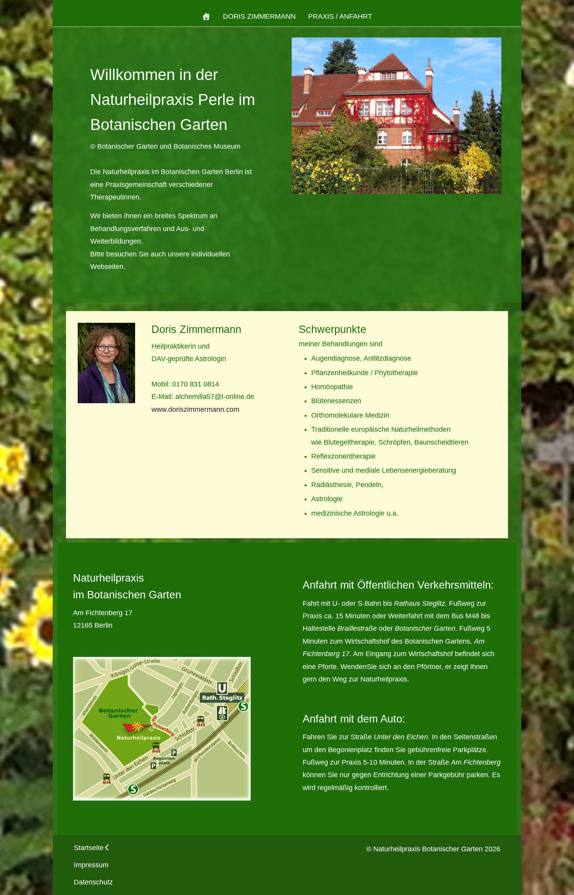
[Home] (206, 16)
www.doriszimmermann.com (195, 409)
